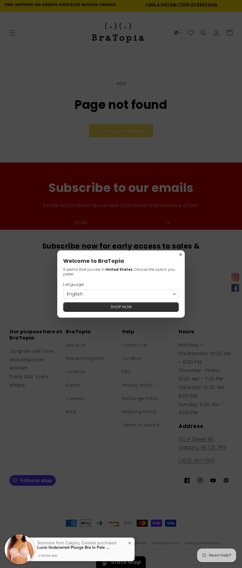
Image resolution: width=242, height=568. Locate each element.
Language (73, 284)
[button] (121, 294)
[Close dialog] (181, 254)
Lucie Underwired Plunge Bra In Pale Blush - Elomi (74, 545)
